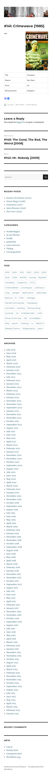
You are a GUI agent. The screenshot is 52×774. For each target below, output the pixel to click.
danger (15, 293)
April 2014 (11, 703)
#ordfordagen (13, 231)
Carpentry (22, 282)
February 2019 (13, 530)
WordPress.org (13, 757)
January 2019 (12, 533)
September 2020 (14, 465)
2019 (7, 272)
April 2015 (11, 666)
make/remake (28, 313)
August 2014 (12, 690)
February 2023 (13, 394)
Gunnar (10, 105)
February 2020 (13, 489)
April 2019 (11, 523)
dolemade (41, 293)
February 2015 (13, 673)
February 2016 (13, 645)
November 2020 (14, 458)
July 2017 (10, 591)
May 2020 (11, 479)
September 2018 (14, 547)
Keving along (33, 308)
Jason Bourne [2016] (16, 208)
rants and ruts (13, 245)
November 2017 (13, 577)
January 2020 (12, 492)
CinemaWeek (11, 288)
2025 (7, 277)
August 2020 (12, 469)
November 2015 (13, 656)
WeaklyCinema (12, 328)
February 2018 (13, 567)
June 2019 (11, 516)
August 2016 (12, 625)
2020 (14, 272)
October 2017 (12, 581)
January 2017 (12, 608)
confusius (39, 288)
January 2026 (12, 370)
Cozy (7, 293)
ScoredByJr (35, 318)
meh (39, 313)
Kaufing (21, 308)
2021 (22, 272)
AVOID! (23, 277)
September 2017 (14, 584)
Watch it (40, 323)
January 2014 (12, 713)
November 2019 (14, 499)
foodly (9, 238)
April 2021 (11, 441)
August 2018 (12, 550)
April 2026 (11, 360)
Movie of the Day (13, 318)
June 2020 (11, 475)
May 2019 (11, 520)
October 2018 (12, 543)
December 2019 (13, 496)
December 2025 (13, 373)
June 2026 (11, 353)
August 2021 (12, 428)
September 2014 (14, 686)
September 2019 (14, 506)
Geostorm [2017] (14, 204)
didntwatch (28, 293)
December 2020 (13, 455)
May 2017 (10, 598)
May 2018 (10, 557)
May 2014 (10, 700)
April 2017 (11, 601)
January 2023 (12, 397)
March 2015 (12, 669)
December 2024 (13, 387)
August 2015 (12, 662)
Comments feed (14, 753)
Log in (9, 747)
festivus (8, 298)
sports (15, 323)
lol (17, 313)
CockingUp (26, 288)
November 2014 (13, 679)
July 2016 (10, 628)
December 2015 (13, 652)
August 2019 (12, 509)
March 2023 (12, 390)
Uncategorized (13, 252)
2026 (14, 277)
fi (15, 298)
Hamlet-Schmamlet (14, 303)
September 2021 (14, 424)
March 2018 (12, 564)
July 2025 (10, 377)
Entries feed (12, 750)
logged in (20, 122)
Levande (9, 313)
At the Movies (31, 105)
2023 (36, 272)
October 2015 (12, 659)
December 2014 (13, 676)
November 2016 (14, 615)
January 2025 (12, 384)
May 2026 (11, 356)
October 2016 (12, 618)
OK (25, 318)
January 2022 (12, 411)
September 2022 (14, 407)
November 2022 (14, 404)
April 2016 (11, 639)
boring (32, 277)
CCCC (33, 282)
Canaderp (10, 282)
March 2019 (12, 526)
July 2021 (10, 431)
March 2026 (12, 363)
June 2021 (11, 435)
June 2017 (11, 594)
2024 (43, 272)
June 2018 (11, 554)
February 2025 (13, 380)
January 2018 (12, 571)
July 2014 (10, 693)
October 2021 (12, 421)
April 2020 (11, 482)
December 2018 (13, 537)
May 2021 (10, 438)
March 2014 (12, 707)
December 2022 (13, 401)
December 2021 (13, 414)
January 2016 (12, 649)
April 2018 (11, 560)
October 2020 (12, 462)
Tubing (9, 248)
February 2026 (13, 367)
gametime (11, 242)
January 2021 (12, 452)
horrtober (9, 308)
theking (25, 323)
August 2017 (12, 588)
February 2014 (13, 710)
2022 (29, 272)
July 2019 (10, 513)
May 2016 (11, 635)
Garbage (31, 298)
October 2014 (12, 683)
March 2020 (12, 486)
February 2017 (13, 605)
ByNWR (42, 277)
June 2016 (11, 632)
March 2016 (12, 642)
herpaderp (32, 303)
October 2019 (12, 503)
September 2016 (14, 622)
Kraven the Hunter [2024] (18, 198)
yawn (40, 328)
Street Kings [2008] (15, 201)
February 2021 (13, 448)
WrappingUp (28, 328)
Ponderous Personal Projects (15, 767)
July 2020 (10, 472)
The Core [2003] (14, 211)
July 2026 (10, 350)
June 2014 (11, 696)
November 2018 (13, 540)
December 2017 (13, 574)
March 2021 (12, 445)
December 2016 (13, 611)
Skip (7, 323)
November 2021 (13, 418)
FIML (21, 298)
